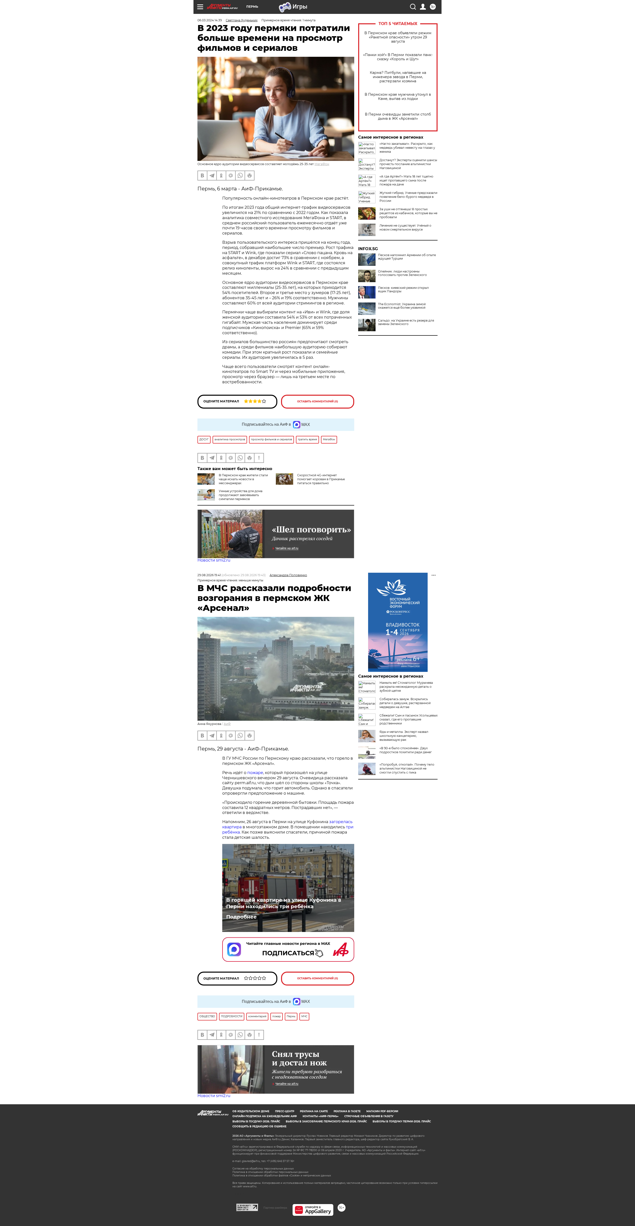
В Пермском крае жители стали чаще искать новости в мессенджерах (243, 479)
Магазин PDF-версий (382, 1111)
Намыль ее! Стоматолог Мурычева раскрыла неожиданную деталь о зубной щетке (406, 686)
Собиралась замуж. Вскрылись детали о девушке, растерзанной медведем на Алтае (405, 703)
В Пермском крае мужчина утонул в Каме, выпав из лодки (398, 96)
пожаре (255, 772)
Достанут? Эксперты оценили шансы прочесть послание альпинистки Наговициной (408, 164)
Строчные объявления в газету (368, 1116)
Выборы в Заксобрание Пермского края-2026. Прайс (326, 1121)
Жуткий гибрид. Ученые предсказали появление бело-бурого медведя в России (408, 197)
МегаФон (322, 164)
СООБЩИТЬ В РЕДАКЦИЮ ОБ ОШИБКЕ (259, 1126)
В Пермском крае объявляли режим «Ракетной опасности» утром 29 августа (397, 37)
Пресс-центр (284, 1111)
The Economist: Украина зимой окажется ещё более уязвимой (402, 305)
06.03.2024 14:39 (209, 20)
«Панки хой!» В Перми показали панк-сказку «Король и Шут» (398, 57)
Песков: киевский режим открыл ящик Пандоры (403, 289)
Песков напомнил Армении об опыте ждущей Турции (407, 256)
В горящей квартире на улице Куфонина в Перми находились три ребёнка (283, 903)
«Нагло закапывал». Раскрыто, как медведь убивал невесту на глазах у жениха (407, 147)
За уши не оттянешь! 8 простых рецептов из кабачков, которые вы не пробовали (408, 213)
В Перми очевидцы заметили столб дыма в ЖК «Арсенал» (398, 116)
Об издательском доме (250, 1111)
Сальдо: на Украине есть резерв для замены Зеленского (406, 322)
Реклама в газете (347, 1111)
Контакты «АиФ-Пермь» (321, 1116)
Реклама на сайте (314, 1111)
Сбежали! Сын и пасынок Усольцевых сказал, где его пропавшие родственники (409, 719)
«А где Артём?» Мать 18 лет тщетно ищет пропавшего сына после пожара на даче (406, 180)
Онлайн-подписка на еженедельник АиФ (264, 1116)
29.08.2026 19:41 (209, 575)
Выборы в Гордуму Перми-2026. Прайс (402, 1121)
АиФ (227, 724)
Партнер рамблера (275, 1207)
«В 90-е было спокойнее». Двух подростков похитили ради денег (406, 750)
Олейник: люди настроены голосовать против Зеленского (402, 273)
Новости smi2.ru (213, 560)
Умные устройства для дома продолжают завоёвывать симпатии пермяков (240, 495)
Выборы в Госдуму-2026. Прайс (256, 1121)
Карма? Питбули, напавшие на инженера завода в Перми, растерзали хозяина (398, 77)
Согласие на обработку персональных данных (263, 1168)
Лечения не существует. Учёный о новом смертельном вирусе (405, 227)
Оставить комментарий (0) (317, 401)
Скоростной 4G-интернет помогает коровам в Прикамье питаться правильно (321, 479)
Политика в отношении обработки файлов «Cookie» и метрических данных (281, 1175)
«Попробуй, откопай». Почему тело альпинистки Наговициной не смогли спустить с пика (407, 768)
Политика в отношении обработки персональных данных (270, 1172)
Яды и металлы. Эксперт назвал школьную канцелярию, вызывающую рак (404, 736)
